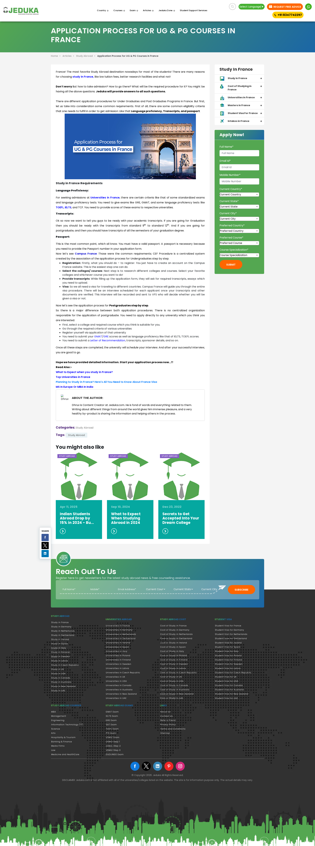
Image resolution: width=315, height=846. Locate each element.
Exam (133, 10)
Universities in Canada (118, 685)
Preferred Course (231, 237)
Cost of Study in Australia (174, 689)
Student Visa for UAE (226, 698)
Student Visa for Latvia (228, 668)
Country (101, 10)
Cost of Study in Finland (174, 659)
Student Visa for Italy (227, 651)
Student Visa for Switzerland (231, 638)
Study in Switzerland (62, 635)
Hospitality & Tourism (63, 737)
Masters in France (239, 105)
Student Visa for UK (226, 676)
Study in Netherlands (63, 630)
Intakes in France (238, 121)
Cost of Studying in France (240, 87)
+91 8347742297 (290, 15)
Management (58, 716)
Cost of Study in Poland (173, 655)
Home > (56, 56)
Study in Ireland (60, 639)
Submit (231, 264)
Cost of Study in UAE (171, 698)
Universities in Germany (119, 630)
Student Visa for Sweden (229, 664)
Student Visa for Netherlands (231, 634)
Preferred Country (232, 225)
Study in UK (57, 669)
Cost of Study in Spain (173, 647)
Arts (53, 733)
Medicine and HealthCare (65, 754)
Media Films (58, 745)
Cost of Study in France (173, 625)
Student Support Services (193, 10)
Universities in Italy (116, 651)
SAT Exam (111, 724)
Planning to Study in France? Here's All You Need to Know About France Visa (106, 382)
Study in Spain (59, 643)
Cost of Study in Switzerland (176, 638)
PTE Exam (111, 733)
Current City (228, 213)
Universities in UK (115, 676)
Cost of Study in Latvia (173, 668)
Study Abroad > (86, 56)
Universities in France (241, 97)
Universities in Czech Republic (123, 672)
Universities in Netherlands (121, 634)
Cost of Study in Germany (174, 630)
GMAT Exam (112, 711)
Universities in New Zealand (121, 693)
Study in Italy (58, 648)
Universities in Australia (119, 689)
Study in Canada (60, 677)
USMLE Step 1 (113, 741)
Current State (229, 201)
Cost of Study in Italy (172, 651)
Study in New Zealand (63, 686)
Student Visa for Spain (228, 647)
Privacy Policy (168, 724)
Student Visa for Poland (228, 655)
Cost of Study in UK (171, 676)
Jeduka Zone (165, 10)
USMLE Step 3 (113, 750)
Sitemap (165, 733)
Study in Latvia (59, 660)
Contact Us (166, 716)
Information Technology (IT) (67, 724)
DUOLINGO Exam (115, 754)
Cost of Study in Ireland (173, 642)
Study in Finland (60, 652)
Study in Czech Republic (65, 665)
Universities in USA (116, 681)
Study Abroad (84, 428)
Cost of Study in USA (172, 681)
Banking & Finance (61, 741)
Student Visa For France (243, 113)
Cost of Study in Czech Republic (178, 672)
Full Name (226, 147)
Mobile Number (230, 175)
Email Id (225, 161)
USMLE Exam (112, 737)
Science (55, 728)
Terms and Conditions (173, 728)
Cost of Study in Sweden (174, 664)
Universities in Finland (118, 659)
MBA (53, 711)
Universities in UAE (116, 698)
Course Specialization (234, 250)
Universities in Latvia (117, 668)
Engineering (57, 720)
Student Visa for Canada (229, 685)
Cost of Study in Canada (174, 685)
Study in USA (58, 673)
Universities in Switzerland (121, 638)
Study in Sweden (60, 656)
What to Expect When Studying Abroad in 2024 (126, 518)
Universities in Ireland (118, 642)
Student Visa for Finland (228, 659)
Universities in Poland (118, 655)
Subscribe (241, 589)
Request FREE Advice (287, 7)
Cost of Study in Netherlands (176, 634)
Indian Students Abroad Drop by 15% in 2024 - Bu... (77, 518)
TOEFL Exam (112, 728)
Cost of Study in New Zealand (177, 693)
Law (53, 750)
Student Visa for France (228, 625)
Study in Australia (61, 682)
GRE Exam (111, 720)
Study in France (237, 78)
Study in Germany (61, 626)
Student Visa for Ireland (228, 642)
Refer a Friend (168, 720)
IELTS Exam (112, 716)
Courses (117, 10)
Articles (147, 10)
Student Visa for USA (226, 681)
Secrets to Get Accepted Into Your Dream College (180, 518)
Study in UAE (58, 690)
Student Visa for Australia (229, 689)
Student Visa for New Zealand (231, 693)
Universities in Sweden (118, 664)
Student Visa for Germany (229, 630)
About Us (165, 711)
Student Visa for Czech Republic (233, 672)
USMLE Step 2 (113, 745)
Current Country (231, 189)
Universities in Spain (117, 647)
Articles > (69, 56)
